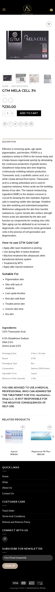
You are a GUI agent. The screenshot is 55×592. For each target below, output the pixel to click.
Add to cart (29, 113)
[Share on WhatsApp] (4, 124)
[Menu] (4, 9)
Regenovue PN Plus (41, 451)
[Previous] (7, 46)
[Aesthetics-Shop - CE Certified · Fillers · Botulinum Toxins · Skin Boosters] (27, 9)
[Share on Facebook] (10, 124)
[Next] (48, 46)
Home (5, 86)
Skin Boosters (19, 86)
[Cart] (51, 9)
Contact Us (8, 493)
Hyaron (14, 451)
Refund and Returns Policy (16, 522)
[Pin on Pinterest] (26, 124)
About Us (7, 488)
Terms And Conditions (13, 516)
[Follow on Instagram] (4, 539)
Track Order (8, 511)
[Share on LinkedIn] (31, 124)
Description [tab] (9, 142)
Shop (5, 482)
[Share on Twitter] (15, 124)
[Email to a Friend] (20, 124)
